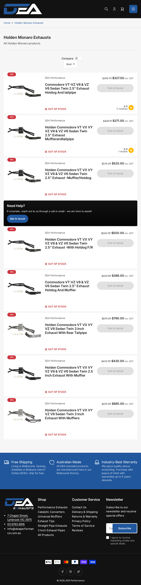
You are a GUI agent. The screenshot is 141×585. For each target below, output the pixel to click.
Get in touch (17, 218)
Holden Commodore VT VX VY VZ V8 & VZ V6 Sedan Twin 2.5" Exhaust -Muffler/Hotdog (69, 174)
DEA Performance (55, 77)
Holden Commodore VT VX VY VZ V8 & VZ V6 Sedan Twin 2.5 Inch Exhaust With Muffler (69, 371)
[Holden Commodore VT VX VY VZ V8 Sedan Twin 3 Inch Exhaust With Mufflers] (24, 419)
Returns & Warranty (84, 516)
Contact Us (79, 507)
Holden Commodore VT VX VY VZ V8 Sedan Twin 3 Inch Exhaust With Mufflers (69, 414)
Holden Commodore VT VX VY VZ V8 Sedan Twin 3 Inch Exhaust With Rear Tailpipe (69, 329)
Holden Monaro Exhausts (29, 22)
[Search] (106, 9)
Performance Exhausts (53, 507)
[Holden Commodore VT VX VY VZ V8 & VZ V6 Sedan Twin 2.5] (24, 136)
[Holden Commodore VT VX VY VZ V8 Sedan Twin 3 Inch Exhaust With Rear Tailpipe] (24, 333)
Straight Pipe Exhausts (52, 525)
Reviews (77, 530)
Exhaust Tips (46, 521)
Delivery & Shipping (85, 512)
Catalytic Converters (51, 512)
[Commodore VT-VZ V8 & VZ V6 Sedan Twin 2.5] (24, 93)
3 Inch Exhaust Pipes (51, 530)
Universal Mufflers (50, 516)
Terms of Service (83, 525)
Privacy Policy (81, 521)
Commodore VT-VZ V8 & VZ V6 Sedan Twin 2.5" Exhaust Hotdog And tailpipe (67, 88)
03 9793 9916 (16, 524)
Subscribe (124, 528)
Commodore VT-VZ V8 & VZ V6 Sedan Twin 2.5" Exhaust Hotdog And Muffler (67, 286)
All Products (46, 535)
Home (7, 22)
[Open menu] (133, 9)
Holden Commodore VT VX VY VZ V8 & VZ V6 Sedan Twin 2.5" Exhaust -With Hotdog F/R (69, 243)
